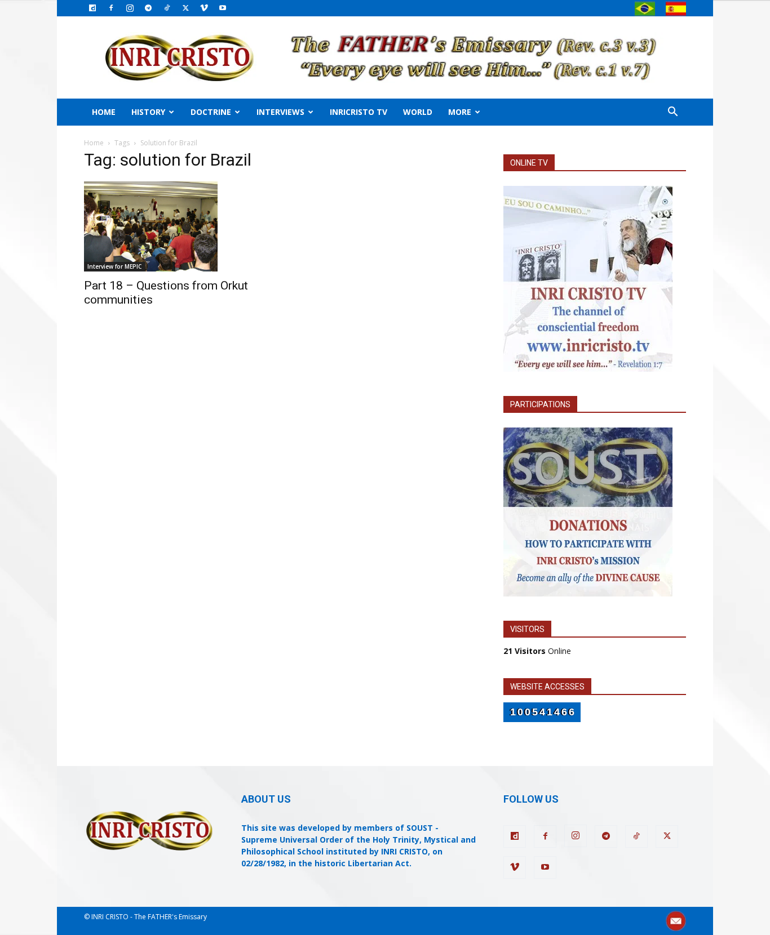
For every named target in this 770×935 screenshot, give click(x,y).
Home (104, 111)
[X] (185, 8)
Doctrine (211, 111)
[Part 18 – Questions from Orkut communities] (175, 226)
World (417, 111)
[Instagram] (129, 8)
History (148, 111)
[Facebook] (111, 8)
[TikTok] (166, 8)
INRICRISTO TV (358, 111)
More (459, 111)
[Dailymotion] (92, 8)
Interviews (280, 111)
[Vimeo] (204, 8)
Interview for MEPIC (114, 266)
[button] (672, 113)
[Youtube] (222, 8)
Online (537, 650)
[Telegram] (148, 8)
